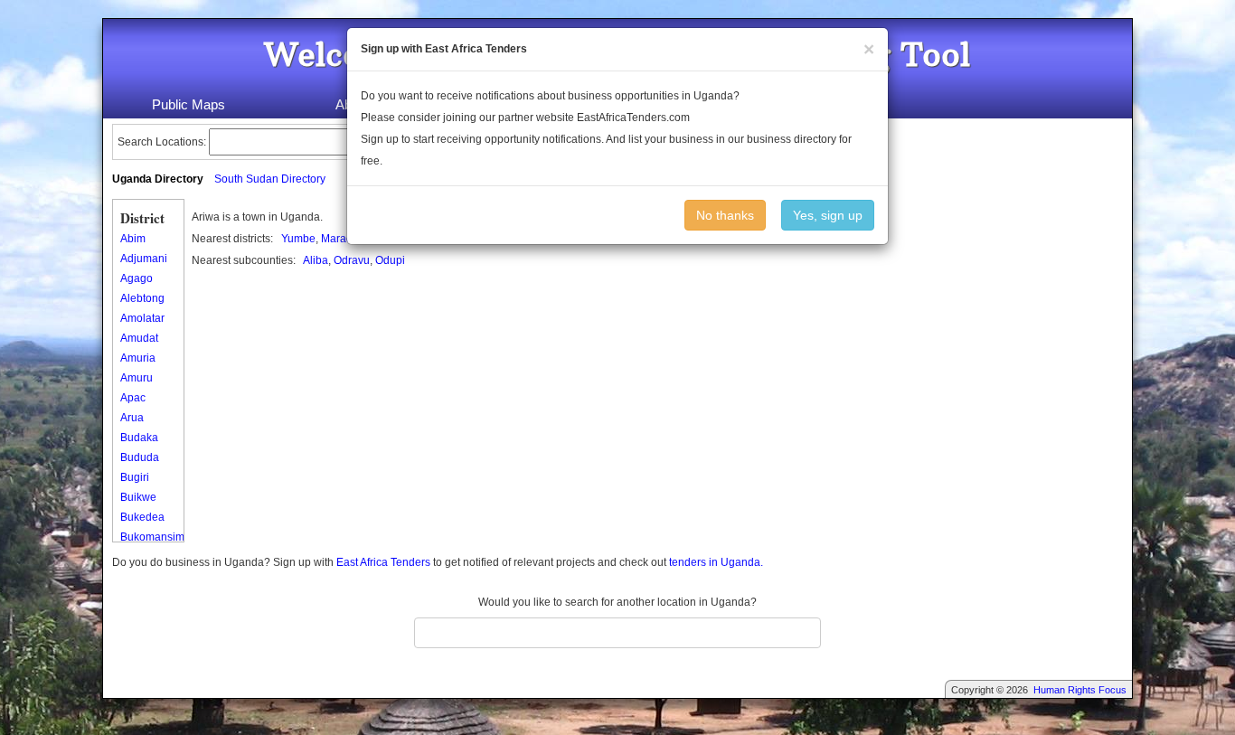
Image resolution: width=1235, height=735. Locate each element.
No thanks (725, 215)
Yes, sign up (828, 215)
